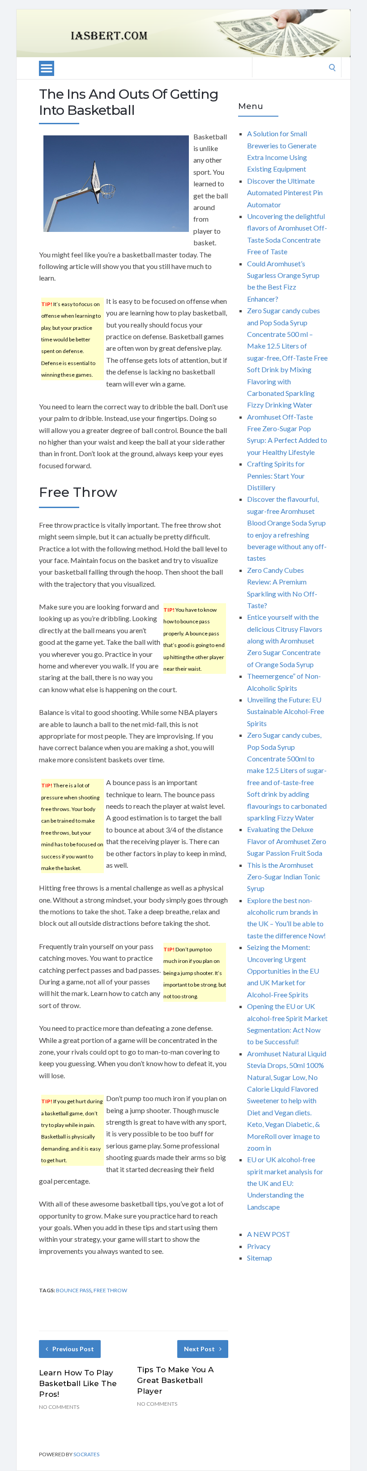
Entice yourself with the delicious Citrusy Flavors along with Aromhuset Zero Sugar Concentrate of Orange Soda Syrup (284, 640)
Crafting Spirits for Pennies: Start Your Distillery (276, 475)
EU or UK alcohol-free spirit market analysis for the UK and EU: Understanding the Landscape (285, 1183)
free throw (110, 1290)
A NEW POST (268, 1234)
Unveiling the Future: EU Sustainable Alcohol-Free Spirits (285, 711)
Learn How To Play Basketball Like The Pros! (78, 1383)
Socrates (86, 1454)
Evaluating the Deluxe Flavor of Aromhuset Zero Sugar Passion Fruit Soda (286, 841)
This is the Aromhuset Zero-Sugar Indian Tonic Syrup (283, 877)
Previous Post (73, 1349)
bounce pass (73, 1290)
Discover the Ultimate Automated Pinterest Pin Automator (285, 193)
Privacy (258, 1246)
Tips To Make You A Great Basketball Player (175, 1380)
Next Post (199, 1349)
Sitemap (259, 1257)
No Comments (59, 1407)
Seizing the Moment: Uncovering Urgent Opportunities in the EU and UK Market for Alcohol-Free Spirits (283, 971)
